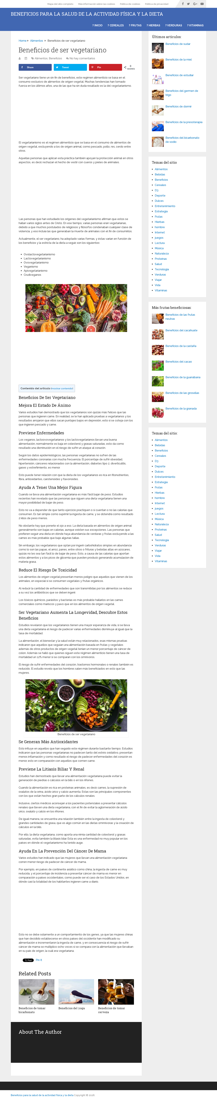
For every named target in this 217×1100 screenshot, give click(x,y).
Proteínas (161, 258)
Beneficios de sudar (177, 44)
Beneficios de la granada (181, 408)
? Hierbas (153, 25)
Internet (160, 232)
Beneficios (55, 58)
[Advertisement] (76, 115)
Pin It (39, 960)
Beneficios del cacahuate (181, 330)
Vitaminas (161, 290)
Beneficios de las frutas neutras (180, 316)
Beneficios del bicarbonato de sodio (182, 139)
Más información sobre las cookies (96, 4)
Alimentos (41, 58)
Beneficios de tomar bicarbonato (32, 1010)
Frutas (159, 216)
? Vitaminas (195, 25)
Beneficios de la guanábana (182, 377)
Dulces (159, 200)
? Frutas (135, 25)
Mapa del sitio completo (60, 4)
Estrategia (161, 211)
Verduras (160, 274)
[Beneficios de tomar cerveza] (116, 992)
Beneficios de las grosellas (182, 393)
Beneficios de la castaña (180, 346)
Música (159, 248)
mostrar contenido (62, 388)
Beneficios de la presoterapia (183, 122)
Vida (157, 285)
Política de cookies (130, 4)
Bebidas (160, 174)
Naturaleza (162, 253)
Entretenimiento (165, 206)
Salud (158, 264)
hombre (160, 227)
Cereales (160, 185)
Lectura (160, 243)
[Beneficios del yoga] (76, 992)
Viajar (158, 280)
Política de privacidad (156, 4)
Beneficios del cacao (178, 361)
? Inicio (97, 25)
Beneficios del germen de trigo (181, 93)
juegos (159, 237)
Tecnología (162, 269)
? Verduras (173, 25)
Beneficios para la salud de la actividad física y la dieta (87, 14)
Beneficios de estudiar (179, 75)
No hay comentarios (82, 58)
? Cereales (116, 25)
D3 (156, 190)
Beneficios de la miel (178, 59)
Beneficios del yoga (71, 1008)
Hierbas (159, 222)
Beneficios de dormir (178, 106)
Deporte (160, 195)
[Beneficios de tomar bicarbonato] (36, 992)
